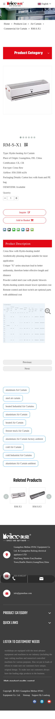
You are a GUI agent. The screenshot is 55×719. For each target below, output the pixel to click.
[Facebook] (35, 701)
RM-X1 (17, 506)
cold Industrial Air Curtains (19, 455)
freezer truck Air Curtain (17, 430)
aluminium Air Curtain (16, 414)
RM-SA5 (36, 506)
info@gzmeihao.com (23, 593)
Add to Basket (23, 220)
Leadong (46, 695)
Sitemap (26, 695)
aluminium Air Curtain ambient (21, 463)
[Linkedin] (42, 701)
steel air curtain (13, 398)
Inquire (22, 212)
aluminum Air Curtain (16, 390)
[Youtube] (49, 701)
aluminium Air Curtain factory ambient (24, 439)
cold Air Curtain (13, 447)
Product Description (18, 243)
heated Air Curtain (14, 422)
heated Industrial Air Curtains (20, 406)
